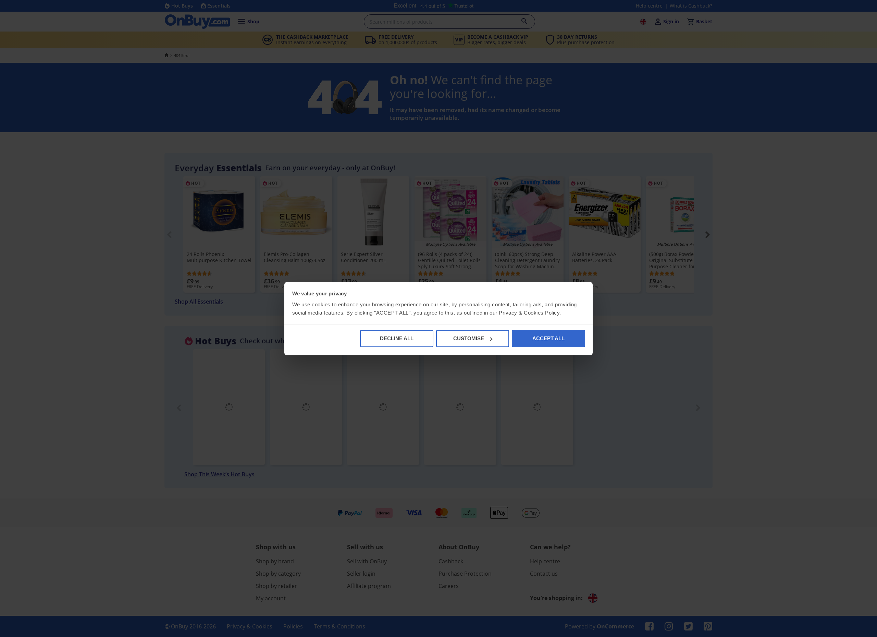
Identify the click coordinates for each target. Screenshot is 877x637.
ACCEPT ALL (548, 338)
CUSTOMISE (468, 338)
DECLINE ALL (396, 338)
